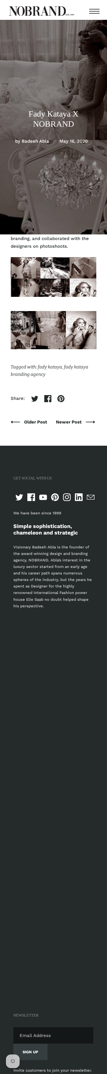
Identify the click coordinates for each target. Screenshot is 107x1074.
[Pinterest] (55, 497)
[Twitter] (19, 497)
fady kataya (50, 367)
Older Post (36, 422)
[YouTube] (43, 497)
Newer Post (69, 422)
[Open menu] (93, 11)
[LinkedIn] (79, 497)
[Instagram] (67, 497)
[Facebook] (31, 497)
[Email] (91, 497)
